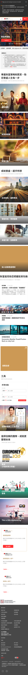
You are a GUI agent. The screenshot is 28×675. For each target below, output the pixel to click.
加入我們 (8, 546)
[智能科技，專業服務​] (14, 210)
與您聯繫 (9, 634)
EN (15, 657)
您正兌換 (3, 388)
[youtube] (3, 671)
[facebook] (7, 671)
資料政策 (11, 661)
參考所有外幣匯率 (22, 400)
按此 (13, 61)
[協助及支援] (20, 19)
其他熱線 (3, 637)
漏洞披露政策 (18, 661)
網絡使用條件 (5, 661)
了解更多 (6, 40)
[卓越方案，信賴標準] (14, 231)
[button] (26, 2)
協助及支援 (3, 653)
